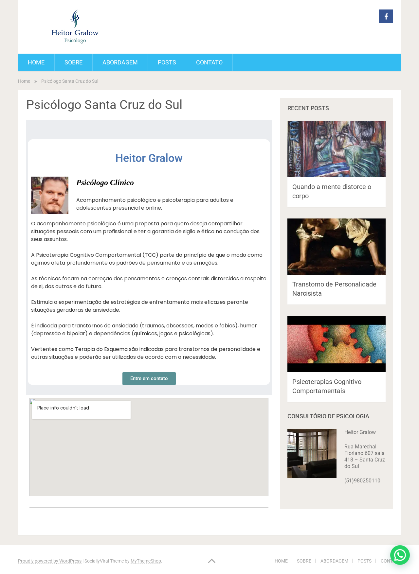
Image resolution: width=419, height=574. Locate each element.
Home (24, 81)
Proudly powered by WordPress (50, 561)
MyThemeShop (146, 561)
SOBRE (73, 62)
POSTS (167, 62)
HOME (36, 62)
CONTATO (209, 62)
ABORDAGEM (120, 62)
